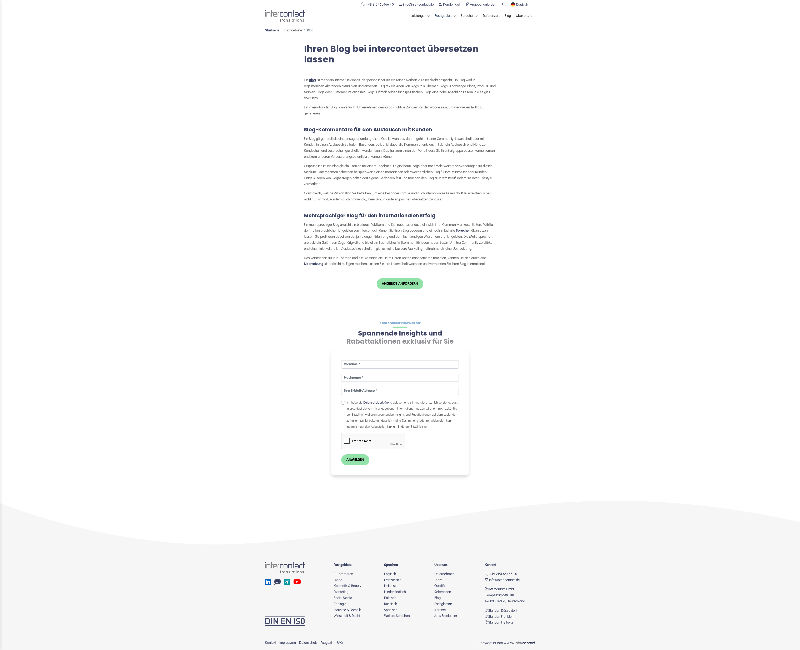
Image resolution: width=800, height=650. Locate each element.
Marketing (341, 592)
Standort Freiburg (500, 622)
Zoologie (340, 604)
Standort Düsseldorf (502, 611)
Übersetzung (314, 264)
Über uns (522, 16)
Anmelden (355, 460)
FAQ (340, 643)
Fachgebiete (443, 16)
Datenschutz (308, 643)
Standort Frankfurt (501, 617)
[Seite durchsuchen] (504, 5)
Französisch (392, 580)
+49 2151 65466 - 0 (502, 574)
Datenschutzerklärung (377, 402)
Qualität (439, 586)
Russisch (390, 604)
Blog (508, 16)
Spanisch (390, 610)
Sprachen (468, 16)
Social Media (343, 598)
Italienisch (391, 586)
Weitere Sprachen (397, 616)
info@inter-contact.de (504, 580)
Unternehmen (444, 574)
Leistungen (418, 16)
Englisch (390, 574)
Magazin (327, 643)
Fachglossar (443, 604)
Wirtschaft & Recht (347, 616)
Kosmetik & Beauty (347, 586)
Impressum (287, 643)
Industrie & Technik (347, 610)
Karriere (440, 610)
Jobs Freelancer (445, 616)
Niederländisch (395, 592)
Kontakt (270, 643)
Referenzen (491, 16)
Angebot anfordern (400, 284)
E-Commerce (343, 574)
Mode (338, 580)
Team (438, 580)
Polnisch (390, 598)
